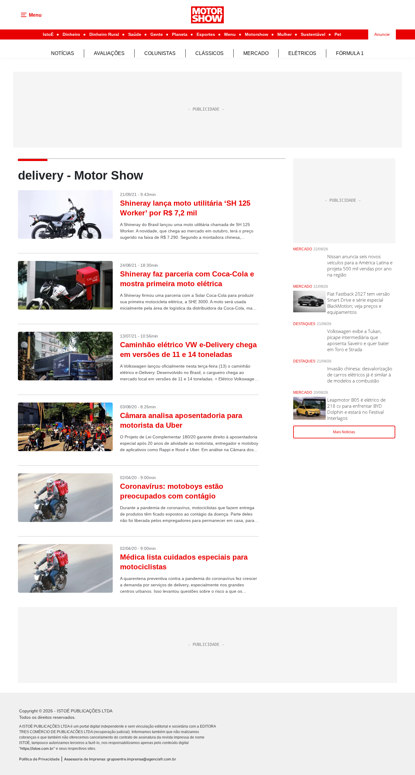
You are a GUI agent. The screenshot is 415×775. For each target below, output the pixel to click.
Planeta (179, 34)
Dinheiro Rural (104, 34)
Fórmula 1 (350, 53)
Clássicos (209, 53)
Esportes (206, 34)
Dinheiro (71, 34)
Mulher (284, 34)
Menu (230, 34)
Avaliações (109, 53)
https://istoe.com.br (37, 748)
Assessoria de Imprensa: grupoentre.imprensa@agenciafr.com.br (120, 759)
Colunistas (160, 53)
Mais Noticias (344, 432)
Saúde (134, 34)
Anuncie (382, 34)
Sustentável (313, 34)
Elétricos (302, 53)
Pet (337, 34)
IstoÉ (48, 34)
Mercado (256, 53)
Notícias (62, 53)
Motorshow (256, 34)
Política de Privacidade (39, 759)
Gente (156, 34)
